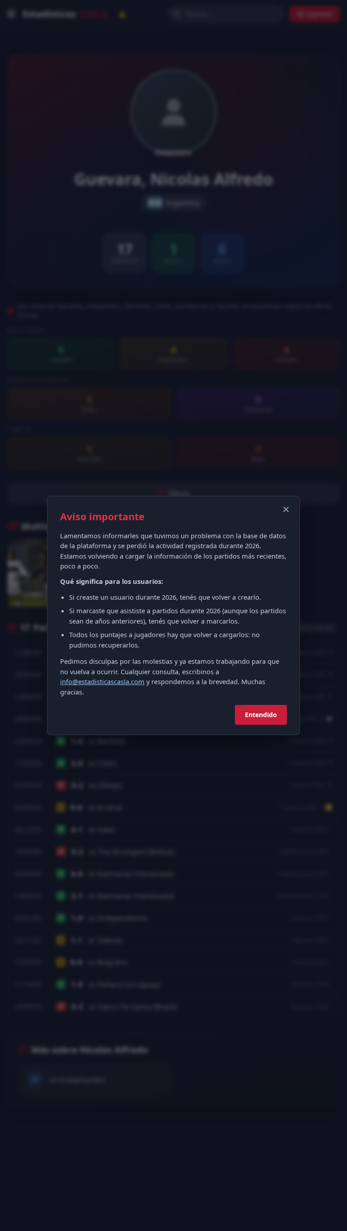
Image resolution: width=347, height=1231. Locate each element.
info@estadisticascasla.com (102, 681)
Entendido (261, 714)
